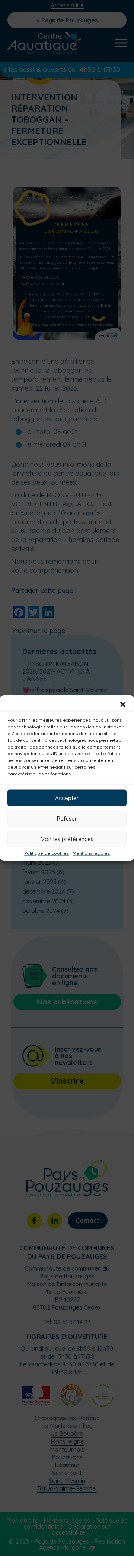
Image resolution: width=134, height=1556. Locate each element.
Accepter (67, 797)
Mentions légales (91, 853)
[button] (123, 704)
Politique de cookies (46, 853)
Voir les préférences (67, 838)
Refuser (67, 818)
